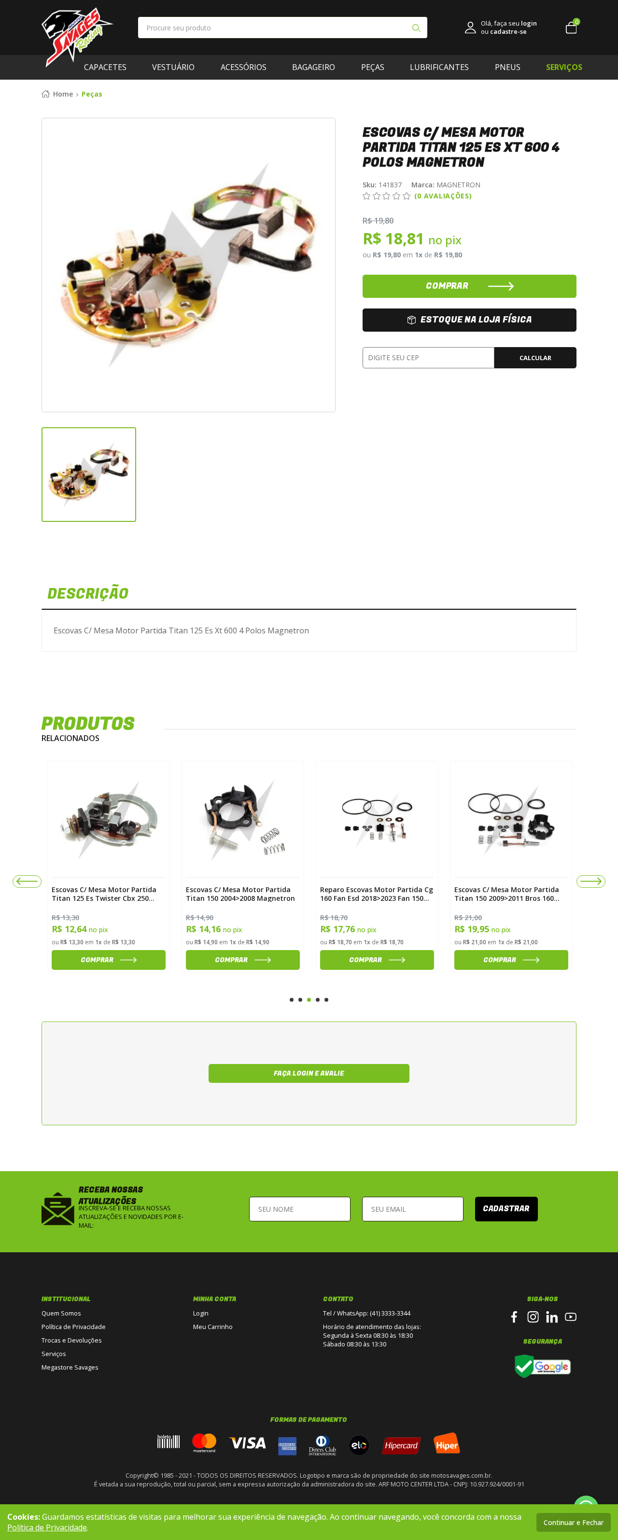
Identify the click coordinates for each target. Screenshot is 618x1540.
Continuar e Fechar (574, 1522)
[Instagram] (533, 1317)
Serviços (54, 1353)
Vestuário (173, 67)
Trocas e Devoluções (72, 1340)
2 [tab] (300, 1000)
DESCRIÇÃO (87, 594)
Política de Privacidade (74, 1326)
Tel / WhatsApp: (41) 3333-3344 (366, 1313)
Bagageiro (313, 67)
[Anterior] (27, 881)
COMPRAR (447, 286)
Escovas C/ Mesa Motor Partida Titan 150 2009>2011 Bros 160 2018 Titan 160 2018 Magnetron (461, 893)
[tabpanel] (61, 866)
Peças (372, 67)
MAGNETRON (445, 184)
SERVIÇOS (564, 67)
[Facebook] (514, 1317)
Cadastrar (506, 1209)
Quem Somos (61, 1313)
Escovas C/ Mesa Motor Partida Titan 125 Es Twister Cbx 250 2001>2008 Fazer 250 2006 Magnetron (57, 893)
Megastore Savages (70, 1367)
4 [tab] (318, 1000)
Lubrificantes (439, 67)
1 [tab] (292, 1000)
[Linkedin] (552, 1317)
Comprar (50, 960)
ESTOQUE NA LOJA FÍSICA (476, 319)
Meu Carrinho (213, 1326)
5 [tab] (326, 1000)
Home (63, 93)
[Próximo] (590, 881)
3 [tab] (309, 1000)
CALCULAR (535, 357)
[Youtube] (570, 1317)
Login (201, 1313)
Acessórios (244, 67)
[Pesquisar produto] (416, 29)
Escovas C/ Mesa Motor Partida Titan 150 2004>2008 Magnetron (193, 893)
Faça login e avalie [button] (309, 1073)
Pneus (507, 67)
